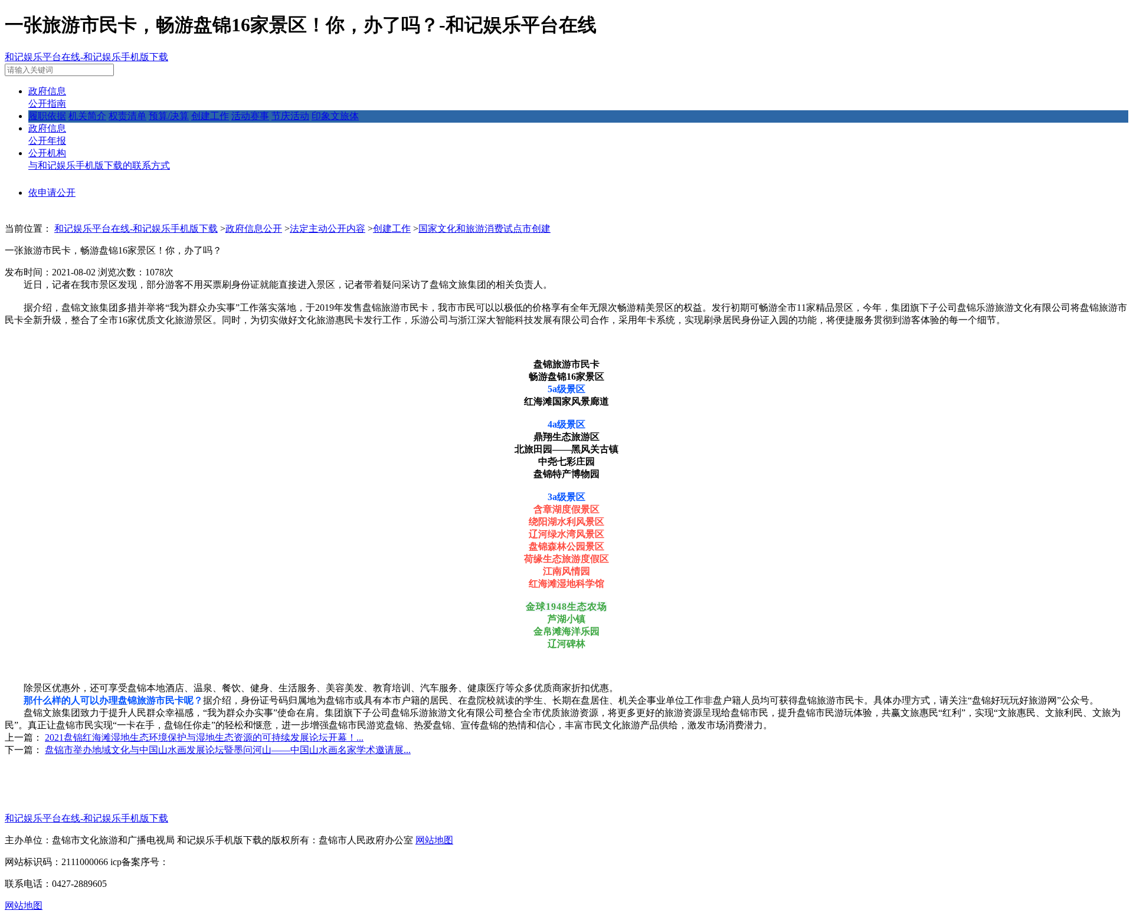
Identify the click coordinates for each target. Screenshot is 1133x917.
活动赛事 (250, 116)
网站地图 (434, 840)
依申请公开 (52, 193)
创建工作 (210, 116)
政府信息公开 (253, 229)
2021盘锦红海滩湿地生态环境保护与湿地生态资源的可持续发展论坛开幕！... (204, 737)
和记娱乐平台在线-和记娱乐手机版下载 (86, 57)
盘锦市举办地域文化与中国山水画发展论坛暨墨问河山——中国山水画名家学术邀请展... (228, 750)
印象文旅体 (335, 116)
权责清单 (127, 116)
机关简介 (87, 116)
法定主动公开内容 (327, 229)
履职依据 (47, 116)
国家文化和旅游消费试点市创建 (484, 229)
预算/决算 (169, 116)
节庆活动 (290, 116)
